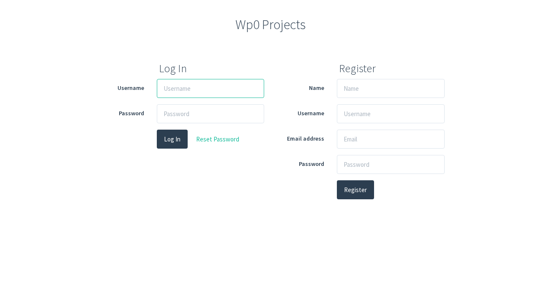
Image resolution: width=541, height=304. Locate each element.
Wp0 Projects (270, 24)
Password (131, 113)
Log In (172, 139)
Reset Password (217, 139)
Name (316, 88)
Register (355, 190)
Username (130, 88)
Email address (305, 138)
